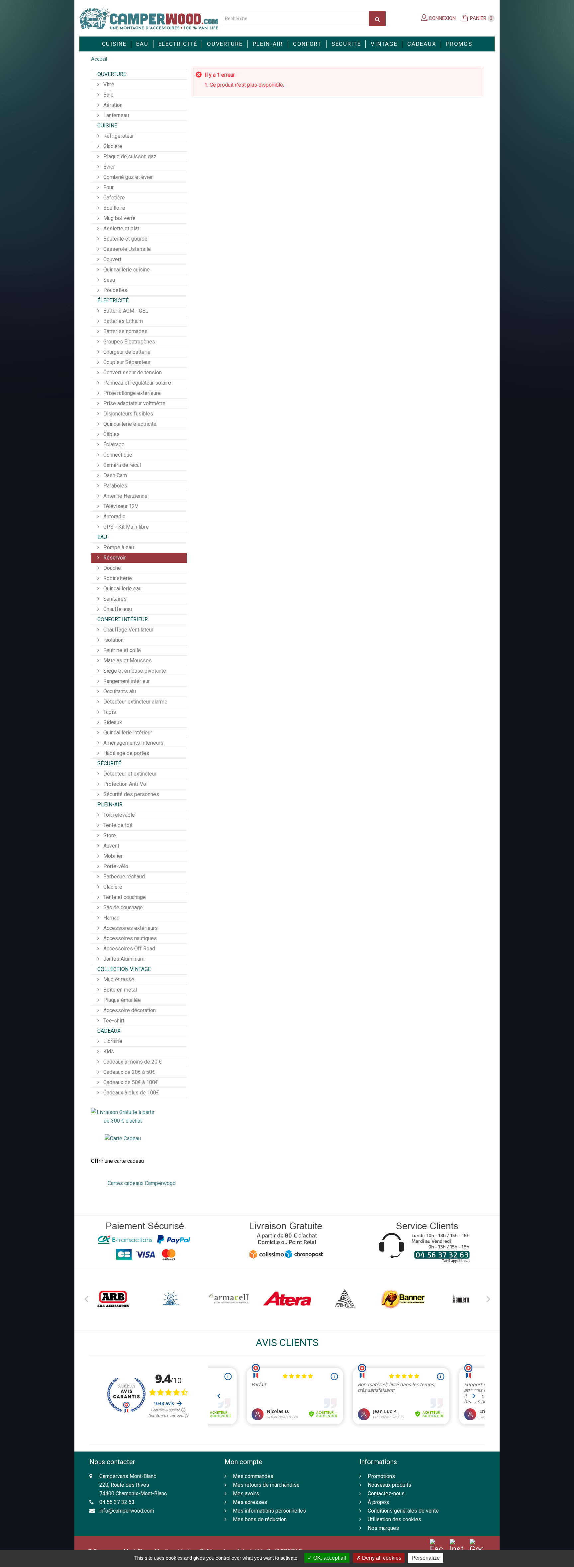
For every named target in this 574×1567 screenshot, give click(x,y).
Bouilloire (113, 208)
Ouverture (224, 43)
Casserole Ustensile (126, 249)
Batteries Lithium (122, 321)
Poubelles (114, 290)
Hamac (110, 918)
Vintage (384, 43)
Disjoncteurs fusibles (127, 413)
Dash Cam (114, 475)
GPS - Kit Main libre (125, 527)
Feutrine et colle (121, 650)
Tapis (109, 712)
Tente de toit (117, 825)
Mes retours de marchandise (266, 1485)
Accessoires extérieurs (130, 928)
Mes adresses (250, 1502)
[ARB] (113, 1298)
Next (488, 1298)
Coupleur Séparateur (126, 362)
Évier (108, 167)
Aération (112, 105)
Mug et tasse (118, 979)
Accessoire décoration (129, 1010)
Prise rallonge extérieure (131, 393)
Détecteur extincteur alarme (134, 702)
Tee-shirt (113, 1020)
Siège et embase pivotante (134, 671)
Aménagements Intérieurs (132, 743)
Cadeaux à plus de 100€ (130, 1092)
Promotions (381, 1476)
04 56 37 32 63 (117, 1502)
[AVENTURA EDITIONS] (345, 1298)
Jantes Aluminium (123, 959)
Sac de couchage (122, 907)
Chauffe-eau (117, 609)
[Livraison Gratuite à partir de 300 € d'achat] (122, 1116)
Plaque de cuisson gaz (129, 156)
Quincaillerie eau (122, 588)
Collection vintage (124, 969)
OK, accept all (329, 1558)
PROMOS (459, 43)
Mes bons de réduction (260, 1519)
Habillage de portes (125, 753)
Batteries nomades (124, 331)
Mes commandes (253, 1476)
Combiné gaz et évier (127, 177)
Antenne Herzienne (124, 496)
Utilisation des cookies (394, 1519)
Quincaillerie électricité (129, 424)
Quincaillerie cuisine (126, 269)
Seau (108, 280)
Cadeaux (421, 43)
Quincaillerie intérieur (127, 732)
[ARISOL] (171, 1298)
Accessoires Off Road (128, 948)
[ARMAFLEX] (229, 1298)
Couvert (111, 259)
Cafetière (113, 197)
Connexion (442, 18)
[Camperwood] (148, 18)
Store (109, 835)
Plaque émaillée (121, 1000)
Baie (108, 95)
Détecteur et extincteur (129, 774)
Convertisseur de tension (132, 372)
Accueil (99, 59)
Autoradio (114, 516)
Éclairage (113, 444)
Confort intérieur (122, 619)
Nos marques (383, 1528)
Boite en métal (119, 990)
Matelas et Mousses (127, 660)
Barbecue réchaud (123, 876)
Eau (142, 43)
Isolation (113, 640)
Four (108, 187)
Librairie (112, 1041)
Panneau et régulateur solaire (136, 383)
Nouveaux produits (389, 1485)
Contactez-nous (386, 1493)
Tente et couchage (124, 897)
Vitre (108, 84)
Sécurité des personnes (130, 794)
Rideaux (112, 722)
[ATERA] (287, 1298)
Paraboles (114, 486)
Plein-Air (268, 43)
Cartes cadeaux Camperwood (142, 1183)
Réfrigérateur (118, 136)
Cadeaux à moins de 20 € (132, 1062)
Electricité (177, 43)
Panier (481, 18)
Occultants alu (119, 691)
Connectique (117, 455)
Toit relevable (118, 815)
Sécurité (346, 43)
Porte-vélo (115, 866)
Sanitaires (114, 599)
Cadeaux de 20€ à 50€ (128, 1072)
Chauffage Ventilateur (127, 630)
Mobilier (112, 856)
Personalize (426, 1558)
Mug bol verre (119, 218)
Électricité (113, 300)
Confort (307, 43)
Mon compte (243, 1462)
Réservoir (114, 558)
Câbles (111, 434)
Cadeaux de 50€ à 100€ (130, 1082)
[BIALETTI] (461, 1298)
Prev (86, 1298)
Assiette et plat (120, 228)
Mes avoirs (246, 1493)
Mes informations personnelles (269, 1511)
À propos (378, 1502)
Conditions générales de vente (403, 1511)
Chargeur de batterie (126, 352)
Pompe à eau (118, 547)
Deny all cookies (381, 1558)
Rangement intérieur (126, 681)
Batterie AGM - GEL (125, 311)
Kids (108, 1051)
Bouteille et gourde (124, 239)
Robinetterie (117, 578)
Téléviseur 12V (120, 506)
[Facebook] (436, 1546)
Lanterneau (115, 115)
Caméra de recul (121, 465)
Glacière (112, 146)
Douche (111, 568)
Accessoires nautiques (129, 938)
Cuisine (114, 43)
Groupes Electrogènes (128, 341)
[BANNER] (403, 1298)
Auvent (110, 846)
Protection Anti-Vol (124, 784)
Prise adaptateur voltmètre (133, 403)
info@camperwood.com (126, 1511)
